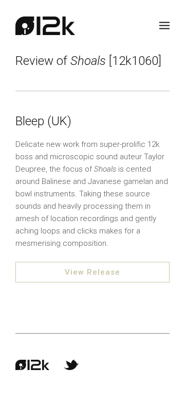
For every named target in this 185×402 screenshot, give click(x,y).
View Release (92, 272)
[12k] (45, 25)
